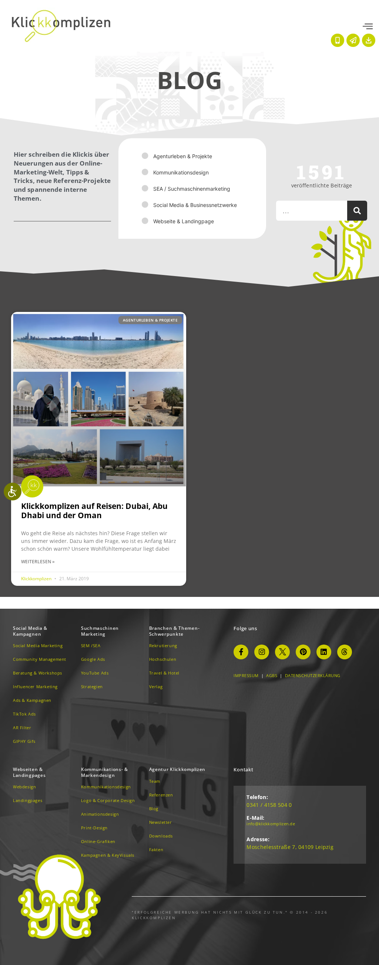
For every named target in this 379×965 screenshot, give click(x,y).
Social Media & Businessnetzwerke (195, 205)
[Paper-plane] (353, 40)
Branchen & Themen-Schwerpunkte (174, 631)
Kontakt (243, 769)
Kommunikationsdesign (181, 172)
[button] (367, 27)
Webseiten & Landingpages (29, 772)
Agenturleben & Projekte (182, 156)
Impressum (246, 675)
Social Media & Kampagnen (30, 631)
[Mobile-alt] (337, 40)
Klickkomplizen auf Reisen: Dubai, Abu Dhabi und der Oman (94, 510)
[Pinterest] (303, 652)
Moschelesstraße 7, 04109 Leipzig (289, 846)
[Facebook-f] (241, 652)
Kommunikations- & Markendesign (104, 772)
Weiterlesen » (38, 561)
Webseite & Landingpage (183, 221)
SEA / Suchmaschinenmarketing (191, 189)
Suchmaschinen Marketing (100, 631)
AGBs (271, 675)
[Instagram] (261, 652)
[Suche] (357, 211)
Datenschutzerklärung (313, 675)
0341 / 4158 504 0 (269, 804)
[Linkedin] (323, 652)
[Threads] (344, 652)
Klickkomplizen (37, 578)
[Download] (368, 40)
